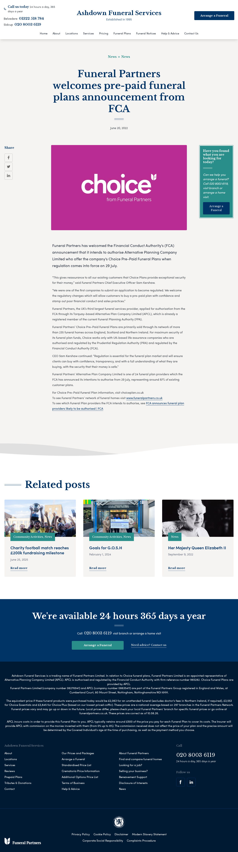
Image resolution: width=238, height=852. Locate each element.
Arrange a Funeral (216, 208)
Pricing (103, 33)
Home (43, 33)
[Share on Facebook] (8, 158)
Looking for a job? (130, 765)
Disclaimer (121, 834)
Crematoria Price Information (81, 771)
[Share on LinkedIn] (8, 175)
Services (88, 33)
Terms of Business (73, 783)
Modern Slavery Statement (149, 834)
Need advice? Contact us (148, 645)
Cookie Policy (102, 834)
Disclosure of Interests (133, 783)
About (56, 33)
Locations (71, 33)
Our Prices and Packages (78, 753)
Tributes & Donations (17, 783)
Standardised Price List (76, 765)
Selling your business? (133, 771)
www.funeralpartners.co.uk (144, 398)
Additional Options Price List (80, 777)
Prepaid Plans (13, 777)
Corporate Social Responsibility (103, 840)
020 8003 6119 (28, 24)
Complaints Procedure (141, 840)
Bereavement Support (133, 777)
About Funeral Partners (134, 753)
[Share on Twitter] (8, 167)
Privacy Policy (81, 834)
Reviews (9, 771)
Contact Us (191, 33)
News (122, 789)
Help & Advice (170, 33)
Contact (9, 789)
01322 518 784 (31, 19)
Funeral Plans (122, 33)
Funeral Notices (146, 33)
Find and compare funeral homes (140, 759)
